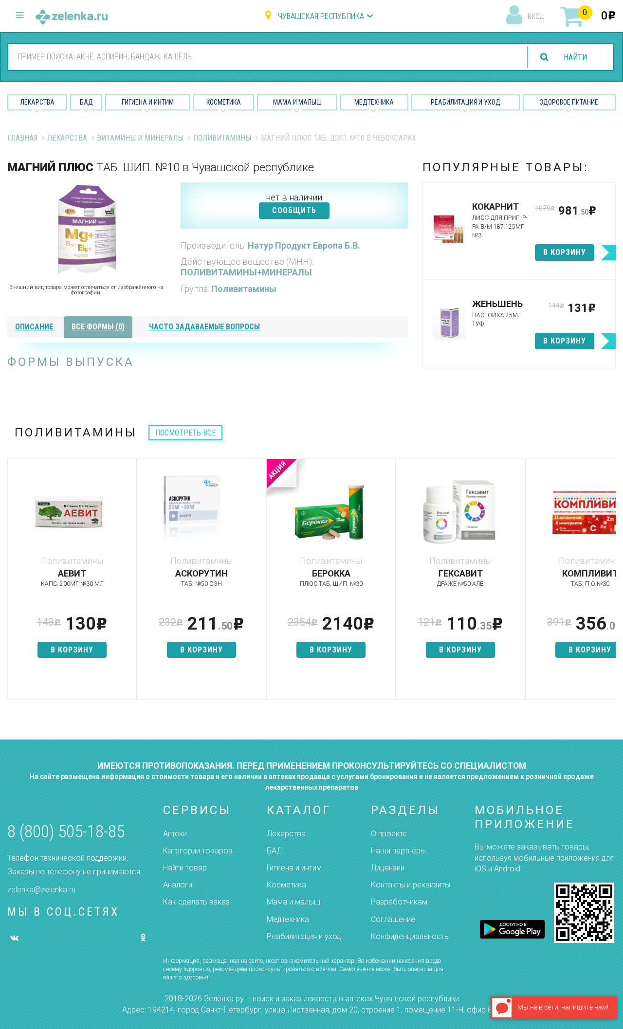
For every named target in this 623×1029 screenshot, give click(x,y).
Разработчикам (399, 901)
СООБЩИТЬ (294, 210)
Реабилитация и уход (465, 102)
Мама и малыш (297, 102)
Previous (14, 584)
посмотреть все (185, 432)
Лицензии (387, 867)
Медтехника (374, 102)
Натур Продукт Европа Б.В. (304, 245)
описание (34, 326)
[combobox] (262, 56)
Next (608, 584)
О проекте (389, 833)
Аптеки (175, 833)
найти (575, 57)
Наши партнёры (398, 850)
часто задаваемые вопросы (204, 326)
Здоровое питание (569, 102)
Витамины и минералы (140, 138)
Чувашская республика (321, 16)
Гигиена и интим (294, 867)
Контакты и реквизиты (410, 884)
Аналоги (177, 884)
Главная (22, 138)
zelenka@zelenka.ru (41, 889)
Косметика (223, 102)
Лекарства (37, 102)
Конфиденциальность (410, 936)
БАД (86, 102)
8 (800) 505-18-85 (66, 832)
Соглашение (393, 919)
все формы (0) (98, 326)
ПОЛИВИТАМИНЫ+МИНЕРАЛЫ (246, 272)
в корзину (564, 252)
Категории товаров (198, 850)
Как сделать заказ (196, 901)
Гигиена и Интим (148, 102)
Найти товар (185, 867)
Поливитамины (222, 138)
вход (536, 16)
